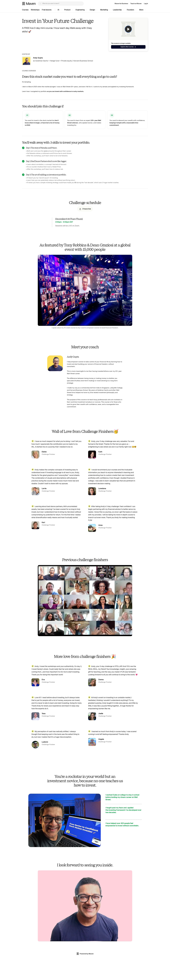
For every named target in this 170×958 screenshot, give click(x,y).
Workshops (35, 10)
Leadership (117, 10)
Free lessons (46, 10)
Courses (25, 10)
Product (67, 10)
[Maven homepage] (28, 3)
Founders (130, 10)
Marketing (104, 10)
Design (92, 10)
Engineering (80, 10)
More (141, 10)
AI (58, 10)
